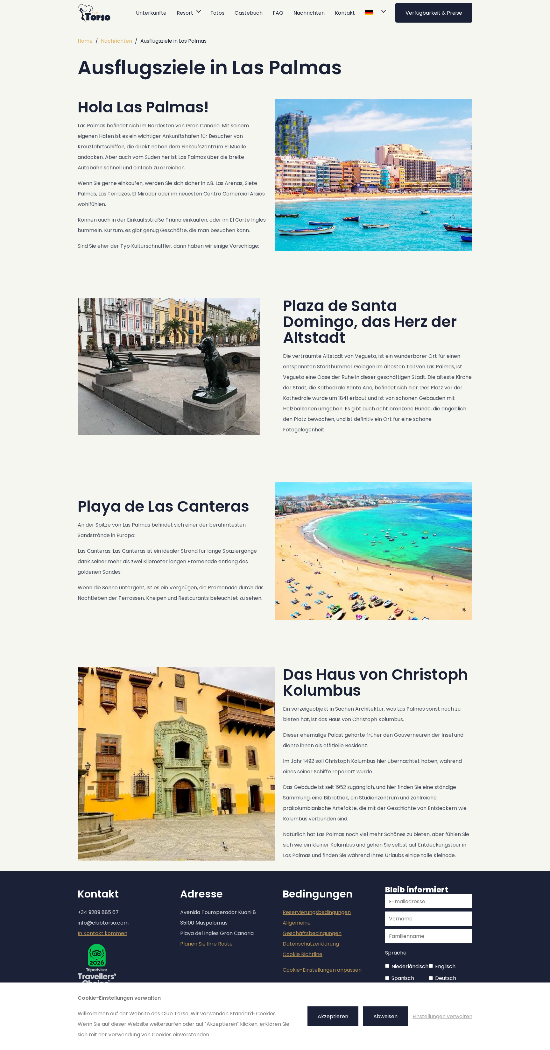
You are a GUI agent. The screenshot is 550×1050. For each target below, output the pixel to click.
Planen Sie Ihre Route (206, 943)
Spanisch (402, 978)
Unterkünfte (151, 13)
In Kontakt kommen (102, 933)
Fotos (217, 13)
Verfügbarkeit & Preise (433, 13)
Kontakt (345, 13)
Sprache (395, 952)
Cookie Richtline (302, 954)
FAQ (278, 13)
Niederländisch (409, 966)
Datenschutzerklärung (311, 943)
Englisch (445, 966)
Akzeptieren (333, 1016)
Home (85, 41)
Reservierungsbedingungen (317, 912)
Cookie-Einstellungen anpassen (322, 970)
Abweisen (385, 1016)
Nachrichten (309, 13)
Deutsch (445, 978)
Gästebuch (249, 13)
